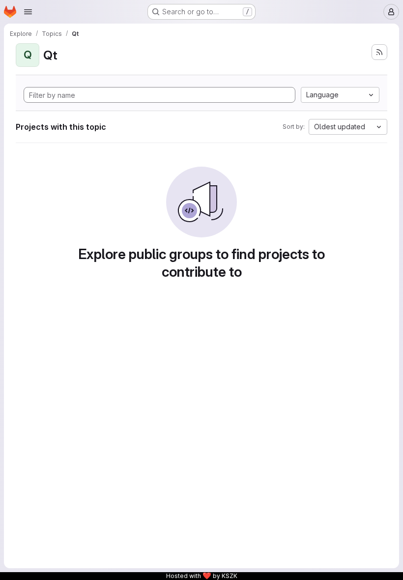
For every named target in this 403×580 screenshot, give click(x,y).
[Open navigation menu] (28, 12)
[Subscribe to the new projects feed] (379, 52)
